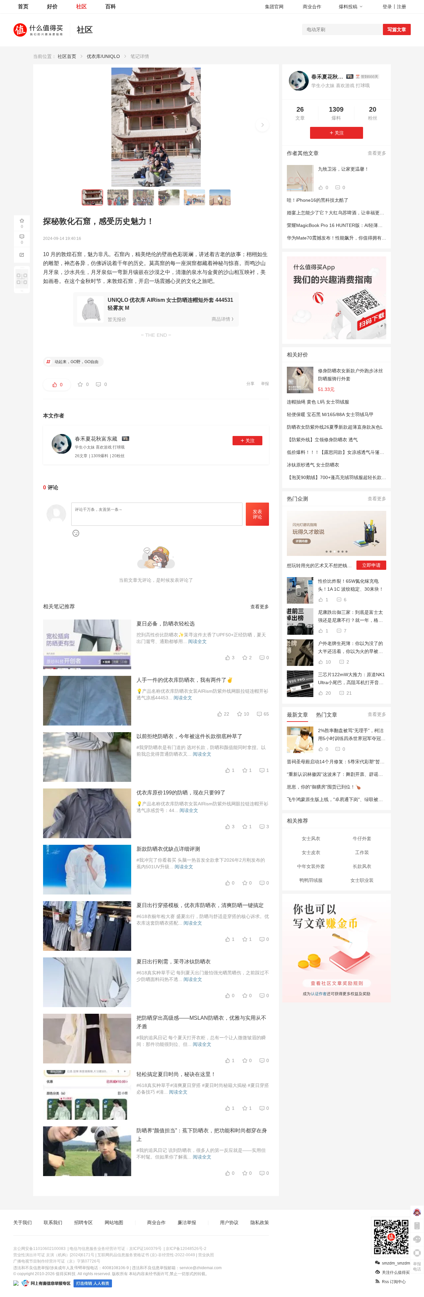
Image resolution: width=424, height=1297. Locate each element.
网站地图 (114, 1222)
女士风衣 (311, 838)
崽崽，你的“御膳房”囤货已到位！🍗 (324, 786)
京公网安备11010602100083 (39, 1248)
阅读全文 (197, 641)
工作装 (362, 852)
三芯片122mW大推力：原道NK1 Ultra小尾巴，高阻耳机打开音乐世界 (351, 679)
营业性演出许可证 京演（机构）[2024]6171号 (53, 1255)
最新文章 (297, 715)
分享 (250, 383)
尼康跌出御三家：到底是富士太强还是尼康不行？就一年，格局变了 (350, 617)
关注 (250, 440)
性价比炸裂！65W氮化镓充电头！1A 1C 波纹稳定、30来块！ (351, 585)
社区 (81, 6)
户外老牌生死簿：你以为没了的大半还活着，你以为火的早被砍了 (350, 648)
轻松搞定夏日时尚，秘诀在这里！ (176, 1074)
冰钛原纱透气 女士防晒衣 (313, 464)
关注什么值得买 (396, 1272)
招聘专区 (83, 1222)
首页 (23, 6)
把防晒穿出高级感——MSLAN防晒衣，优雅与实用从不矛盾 (201, 1022)
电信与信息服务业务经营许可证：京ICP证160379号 (116, 1248)
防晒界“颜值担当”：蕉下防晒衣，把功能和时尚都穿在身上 (201, 1135)
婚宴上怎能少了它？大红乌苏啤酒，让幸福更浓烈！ (340, 212)
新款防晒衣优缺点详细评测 (168, 849)
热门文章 (326, 715)
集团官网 (274, 6)
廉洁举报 (187, 1222)
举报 (265, 383)
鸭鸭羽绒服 (311, 880)
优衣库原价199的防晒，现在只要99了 (181, 792)
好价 (52, 6)
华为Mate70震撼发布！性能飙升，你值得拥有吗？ (339, 238)
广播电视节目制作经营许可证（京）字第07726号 (56, 1261)
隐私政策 (259, 1222)
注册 (401, 6)
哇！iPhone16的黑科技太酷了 (317, 200)
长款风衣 (362, 866)
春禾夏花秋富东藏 (327, 77)
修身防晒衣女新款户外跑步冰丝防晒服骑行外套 (350, 374)
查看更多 (259, 606)
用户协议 (229, 1222)
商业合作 (312, 6)
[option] (336, 543)
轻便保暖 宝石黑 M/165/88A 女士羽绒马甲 (330, 414)
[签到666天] (367, 76)
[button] (262, 125)
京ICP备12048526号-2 (186, 1248)
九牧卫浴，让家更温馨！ (343, 169)
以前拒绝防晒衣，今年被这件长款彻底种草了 (189, 736)
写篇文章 (397, 29)
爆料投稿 (348, 6)
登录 (387, 6)
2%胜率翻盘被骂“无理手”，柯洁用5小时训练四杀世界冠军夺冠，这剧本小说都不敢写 (352, 735)
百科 (110, 6)
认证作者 (318, 993)
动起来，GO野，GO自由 (76, 361)
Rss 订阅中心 (394, 1281)
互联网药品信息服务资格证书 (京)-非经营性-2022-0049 (146, 1255)
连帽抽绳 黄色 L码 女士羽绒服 (318, 402)
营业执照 (206, 1255)
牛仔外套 (362, 838)
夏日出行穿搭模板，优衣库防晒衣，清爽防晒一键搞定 (200, 905)
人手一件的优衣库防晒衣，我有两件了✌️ (184, 680)
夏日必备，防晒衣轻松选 (165, 623)
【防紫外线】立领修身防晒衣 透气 (322, 439)
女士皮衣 (311, 852)
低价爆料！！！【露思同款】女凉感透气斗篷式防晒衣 (342, 452)
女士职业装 (362, 880)
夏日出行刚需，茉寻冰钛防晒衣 (173, 961)
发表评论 (257, 514)
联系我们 (53, 1222)
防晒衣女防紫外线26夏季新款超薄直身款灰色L (335, 427)
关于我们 (22, 1222)
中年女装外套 (311, 866)
